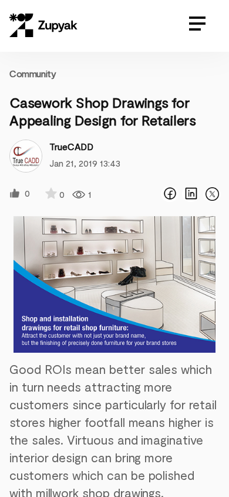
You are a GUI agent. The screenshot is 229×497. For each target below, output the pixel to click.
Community (32, 73)
